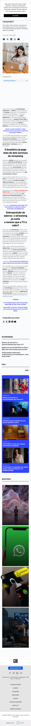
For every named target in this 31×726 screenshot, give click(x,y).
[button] (4, 39)
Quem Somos (15, 695)
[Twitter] (17, 673)
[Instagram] (13, 673)
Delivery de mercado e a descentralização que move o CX (12, 343)
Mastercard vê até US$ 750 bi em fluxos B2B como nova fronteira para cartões (15, 348)
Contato (15, 698)
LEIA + (27, 370)
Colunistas (15, 691)
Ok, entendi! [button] (15, 15)
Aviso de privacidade (15, 702)
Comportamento (6, 395)
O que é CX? (15, 705)
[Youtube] (21, 673)
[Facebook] (10, 673)
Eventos (15, 688)
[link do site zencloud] (20, 722)
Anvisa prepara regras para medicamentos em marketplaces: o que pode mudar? (15, 354)
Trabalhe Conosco (15, 709)
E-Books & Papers (15, 684)
